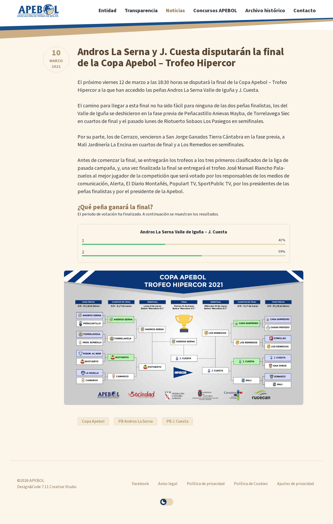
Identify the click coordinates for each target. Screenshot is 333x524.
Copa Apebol (93, 421)
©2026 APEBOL (30, 480)
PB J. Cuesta (177, 421)
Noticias (175, 10)
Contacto (304, 10)
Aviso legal (167, 484)
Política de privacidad (206, 484)
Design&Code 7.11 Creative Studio (46, 487)
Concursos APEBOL (215, 10)
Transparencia (141, 10)
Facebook (140, 484)
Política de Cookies (251, 484)
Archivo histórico (265, 10)
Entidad (107, 10)
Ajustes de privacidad (295, 484)
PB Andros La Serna (135, 421)
